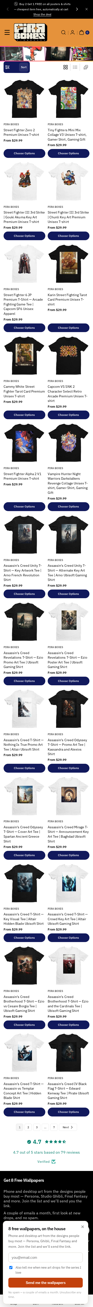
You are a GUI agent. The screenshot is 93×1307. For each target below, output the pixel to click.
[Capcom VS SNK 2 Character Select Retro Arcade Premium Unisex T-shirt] (68, 355)
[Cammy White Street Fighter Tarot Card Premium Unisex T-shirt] (24, 355)
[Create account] (72, 32)
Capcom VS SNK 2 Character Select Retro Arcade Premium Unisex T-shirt (68, 393)
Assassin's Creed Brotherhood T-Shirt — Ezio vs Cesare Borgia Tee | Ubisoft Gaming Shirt (24, 1004)
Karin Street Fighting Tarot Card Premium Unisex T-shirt (67, 299)
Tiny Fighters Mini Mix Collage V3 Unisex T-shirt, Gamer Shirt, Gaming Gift (67, 135)
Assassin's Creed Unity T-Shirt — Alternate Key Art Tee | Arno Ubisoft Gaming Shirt (67, 572)
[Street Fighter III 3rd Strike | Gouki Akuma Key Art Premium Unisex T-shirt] (24, 181)
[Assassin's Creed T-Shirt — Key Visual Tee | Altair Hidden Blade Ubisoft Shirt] (24, 883)
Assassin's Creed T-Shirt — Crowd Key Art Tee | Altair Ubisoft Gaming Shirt (68, 919)
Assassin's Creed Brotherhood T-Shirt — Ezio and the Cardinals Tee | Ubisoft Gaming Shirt (68, 1004)
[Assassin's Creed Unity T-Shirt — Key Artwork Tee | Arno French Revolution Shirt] (24, 534)
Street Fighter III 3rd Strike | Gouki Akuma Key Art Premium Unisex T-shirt (24, 217)
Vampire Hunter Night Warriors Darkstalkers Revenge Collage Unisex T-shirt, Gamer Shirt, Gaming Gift (68, 483)
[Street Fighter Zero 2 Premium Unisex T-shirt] (24, 99)
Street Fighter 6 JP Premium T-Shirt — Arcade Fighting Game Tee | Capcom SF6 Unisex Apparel (23, 304)
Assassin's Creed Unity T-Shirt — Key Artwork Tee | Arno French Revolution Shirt (23, 572)
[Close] (86, 9)
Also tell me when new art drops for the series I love (48, 1270)
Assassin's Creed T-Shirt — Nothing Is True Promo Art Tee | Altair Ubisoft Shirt (24, 745)
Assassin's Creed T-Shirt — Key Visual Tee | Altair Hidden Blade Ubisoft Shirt (24, 919)
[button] (8, 9)
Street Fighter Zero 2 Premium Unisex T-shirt (21, 132)
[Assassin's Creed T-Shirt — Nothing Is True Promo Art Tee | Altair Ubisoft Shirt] (24, 709)
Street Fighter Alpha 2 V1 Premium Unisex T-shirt (22, 476)
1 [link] (20, 1127)
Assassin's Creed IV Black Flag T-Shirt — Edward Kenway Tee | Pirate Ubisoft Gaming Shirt (68, 1091)
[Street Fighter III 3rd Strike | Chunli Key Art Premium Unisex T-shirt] (68, 181)
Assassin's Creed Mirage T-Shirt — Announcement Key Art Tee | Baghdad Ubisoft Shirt (68, 834)
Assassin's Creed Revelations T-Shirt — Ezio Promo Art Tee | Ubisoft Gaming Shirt (23, 660)
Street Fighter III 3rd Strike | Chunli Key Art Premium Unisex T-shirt (68, 217)
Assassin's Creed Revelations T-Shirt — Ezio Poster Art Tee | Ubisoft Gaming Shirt (67, 660)
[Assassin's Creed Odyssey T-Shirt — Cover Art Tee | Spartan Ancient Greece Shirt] (24, 796)
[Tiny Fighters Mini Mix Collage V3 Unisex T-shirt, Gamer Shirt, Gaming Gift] (68, 99)
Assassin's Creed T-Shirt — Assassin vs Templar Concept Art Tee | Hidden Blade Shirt (24, 1091)
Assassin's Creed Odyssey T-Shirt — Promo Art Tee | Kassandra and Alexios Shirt (67, 747)
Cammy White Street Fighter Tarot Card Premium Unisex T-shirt (24, 391)
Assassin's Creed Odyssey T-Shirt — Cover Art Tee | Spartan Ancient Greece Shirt (23, 834)
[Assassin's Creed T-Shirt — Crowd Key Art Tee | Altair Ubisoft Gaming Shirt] (68, 883)
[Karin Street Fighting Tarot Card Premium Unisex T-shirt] (68, 264)
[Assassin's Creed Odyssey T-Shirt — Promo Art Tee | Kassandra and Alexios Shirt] (68, 709)
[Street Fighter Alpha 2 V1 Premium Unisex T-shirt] (24, 443)
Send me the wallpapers (46, 1283)
